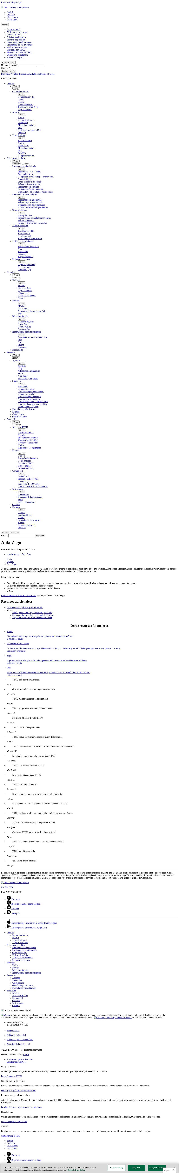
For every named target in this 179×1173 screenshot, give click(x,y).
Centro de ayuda (19, 416)
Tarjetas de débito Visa (28, 107)
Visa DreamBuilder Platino (30, 238)
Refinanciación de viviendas (30, 189)
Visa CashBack (24, 236)
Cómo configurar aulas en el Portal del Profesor (33, 615)
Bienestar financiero (27, 295)
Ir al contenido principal (11, 2)
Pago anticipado (25, 109)
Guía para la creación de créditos (32, 404)
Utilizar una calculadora (17, 55)
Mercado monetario (26, 125)
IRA (20, 127)
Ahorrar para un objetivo (29, 399)
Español (167, 1170)
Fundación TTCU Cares (28, 484)
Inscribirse (5, 74)
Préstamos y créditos (16, 158)
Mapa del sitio (13, 1030)
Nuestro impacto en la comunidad (33, 486)
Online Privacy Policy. (76, 1170)
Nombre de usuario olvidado (23, 74)
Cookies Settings (116, 1168)
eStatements (23, 293)
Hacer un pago (24, 267)
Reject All (136, 1168)
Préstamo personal (26, 220)
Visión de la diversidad (28, 440)
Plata (20, 340)
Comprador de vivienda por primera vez (35, 177)
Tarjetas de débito (20, 942)
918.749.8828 (7, 887)
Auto (20, 249)
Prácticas (22, 527)
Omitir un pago (24, 269)
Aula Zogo (23, 376)
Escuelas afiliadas (25, 468)
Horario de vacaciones (28, 443)
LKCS (26, 1054)
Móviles (15, 300)
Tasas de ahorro (19, 135)
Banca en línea (24, 288)
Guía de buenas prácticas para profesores (25, 607)
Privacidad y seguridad (28, 378)
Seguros (15, 411)
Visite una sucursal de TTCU (19, 52)
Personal (21, 254)
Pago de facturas (25, 290)
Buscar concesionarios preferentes (33, 207)
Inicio (9, 559)
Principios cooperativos (28, 437)
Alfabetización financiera (29, 371)
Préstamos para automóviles (24, 194)
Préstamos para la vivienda (24, 166)
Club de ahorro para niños (29, 130)
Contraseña (6, 68)
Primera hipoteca (25, 174)
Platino (21, 345)
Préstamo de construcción (29, 184)
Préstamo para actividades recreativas (34, 218)
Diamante (22, 347)
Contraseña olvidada (45, 74)
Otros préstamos (19, 210)
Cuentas (10, 83)
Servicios (11, 272)
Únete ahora (12, 19)
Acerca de (11, 419)
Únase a (15, 450)
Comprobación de (20, 91)
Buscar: (4, 535)
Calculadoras (18, 414)
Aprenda (16, 360)
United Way (23, 481)
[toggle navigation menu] (2, 5)
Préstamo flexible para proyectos (32, 223)
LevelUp (22, 132)
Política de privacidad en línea (20, 1039)
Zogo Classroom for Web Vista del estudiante (32, 617)
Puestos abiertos (25, 515)
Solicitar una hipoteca (16, 37)
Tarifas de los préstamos (22, 241)
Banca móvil (23, 308)
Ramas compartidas (26, 502)
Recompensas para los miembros (26, 332)
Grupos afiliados (25, 466)
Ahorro (15, 112)
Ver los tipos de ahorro (17, 47)
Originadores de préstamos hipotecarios (35, 192)
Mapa (20, 499)
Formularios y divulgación (24, 409)
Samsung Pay (24, 329)
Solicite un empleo (15, 57)
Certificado (23, 122)
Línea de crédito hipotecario (30, 182)
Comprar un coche (26, 394)
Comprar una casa (26, 389)
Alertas (21, 298)
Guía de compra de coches (29, 396)
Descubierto (17, 350)
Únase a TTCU (13, 29)
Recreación (23, 251)
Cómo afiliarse (24, 461)
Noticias (21, 445)
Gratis (20, 99)
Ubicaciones (12, 17)
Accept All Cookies (156, 1168)
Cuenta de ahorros (26, 120)
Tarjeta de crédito (25, 256)
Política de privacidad (16, 1035)
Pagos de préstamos (21, 259)
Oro (19, 342)
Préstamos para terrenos (28, 187)
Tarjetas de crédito (20, 225)
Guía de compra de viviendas (31, 391)
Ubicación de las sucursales (30, 497)
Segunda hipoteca (26, 179)
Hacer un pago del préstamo (19, 42)
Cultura (21, 517)
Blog (20, 368)
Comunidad (17, 471)
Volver (15, 86)
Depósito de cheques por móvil (31, 311)
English (10, 12)
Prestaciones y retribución (29, 520)
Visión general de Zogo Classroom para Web (32, 612)
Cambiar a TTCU (14, 34)
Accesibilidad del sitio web (18, 1044)
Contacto (11, 14)
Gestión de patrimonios (22, 985)
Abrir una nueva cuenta (17, 32)
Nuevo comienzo (25, 104)
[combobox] (169, 1170)
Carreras (16, 507)
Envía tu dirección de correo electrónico (18, 595)
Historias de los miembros (29, 448)
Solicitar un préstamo (16, 40)
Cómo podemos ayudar (28, 406)
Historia (21, 435)
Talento (21, 522)
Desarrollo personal (26, 525)
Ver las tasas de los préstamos (20, 45)
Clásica (21, 102)
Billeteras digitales (20, 316)
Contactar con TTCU (16, 50)
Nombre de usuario (9, 65)
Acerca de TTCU (20, 427)
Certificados (23, 145)
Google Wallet (24, 327)
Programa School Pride (28, 479)
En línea (16, 280)
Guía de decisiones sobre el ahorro (33, 401)
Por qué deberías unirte (28, 458)
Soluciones (17, 381)
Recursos (11, 352)
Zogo (20, 373)
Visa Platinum (24, 233)
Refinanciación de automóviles (31, 205)
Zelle (20, 314)
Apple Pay (22, 324)
